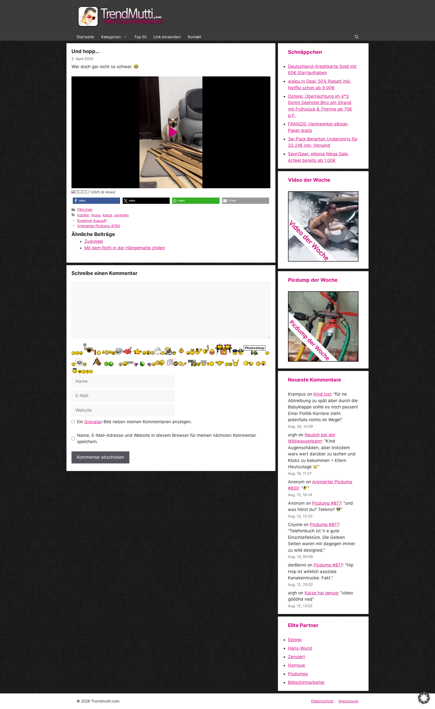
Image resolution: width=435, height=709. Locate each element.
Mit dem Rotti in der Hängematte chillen (124, 247)
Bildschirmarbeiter (306, 682)
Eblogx (295, 639)
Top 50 (140, 36)
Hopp (96, 215)
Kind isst (322, 394)
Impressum (348, 701)
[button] (356, 37)
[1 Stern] (73, 191)
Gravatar (93, 421)
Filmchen (84, 209)
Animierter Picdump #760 (98, 226)
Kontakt (194, 36)
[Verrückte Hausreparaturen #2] (323, 360)
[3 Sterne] (80, 191)
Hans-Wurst (300, 648)
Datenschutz (322, 701)
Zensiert (296, 656)
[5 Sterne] (87, 191)
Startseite (85, 36)
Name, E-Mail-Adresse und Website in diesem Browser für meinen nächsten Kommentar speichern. (166, 438)
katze (107, 215)
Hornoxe (296, 665)
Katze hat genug (321, 592)
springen (121, 215)
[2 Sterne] (77, 191)
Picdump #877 (326, 503)
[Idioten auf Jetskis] (323, 260)
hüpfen (83, 215)
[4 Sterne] (84, 191)
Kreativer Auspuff (91, 220)
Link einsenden (167, 36)
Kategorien (111, 36)
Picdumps (298, 673)
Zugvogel (93, 241)
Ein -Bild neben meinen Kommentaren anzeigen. (134, 421)
